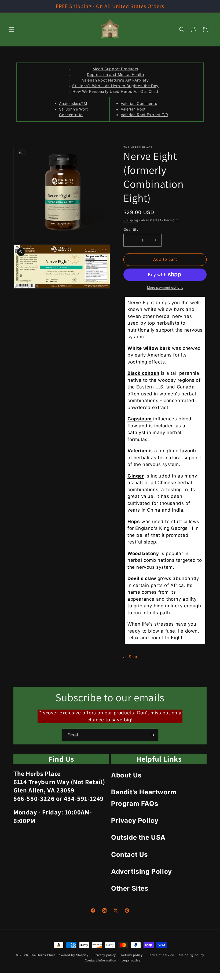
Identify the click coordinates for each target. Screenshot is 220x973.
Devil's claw (141, 578)
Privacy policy (105, 955)
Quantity (130, 229)
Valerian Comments (139, 103)
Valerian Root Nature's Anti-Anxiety (115, 80)
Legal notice (131, 960)
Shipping (130, 220)
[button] (11, 29)
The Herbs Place (43, 955)
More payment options (165, 287)
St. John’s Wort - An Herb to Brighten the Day (115, 85)
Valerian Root (133, 109)
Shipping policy (191, 955)
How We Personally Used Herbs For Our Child (115, 91)
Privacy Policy (134, 820)
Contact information (100, 960)
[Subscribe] (152, 735)
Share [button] (134, 656)
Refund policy (132, 955)
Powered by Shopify (73, 955)
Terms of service (161, 955)
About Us (126, 775)
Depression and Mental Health (115, 74)
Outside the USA (138, 837)
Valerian (137, 450)
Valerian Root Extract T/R (144, 114)
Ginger (135, 476)
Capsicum (139, 418)
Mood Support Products (115, 69)
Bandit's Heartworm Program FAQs (144, 797)
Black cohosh (143, 373)
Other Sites (129, 888)
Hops (133, 521)
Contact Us (129, 854)
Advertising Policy (141, 871)
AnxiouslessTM (73, 103)
